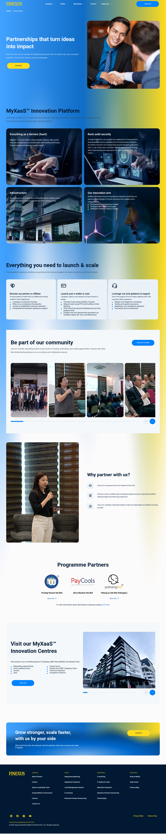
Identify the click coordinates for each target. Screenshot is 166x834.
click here (105, 605)
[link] (138, 816)
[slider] (83, 421)
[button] (12, 285)
